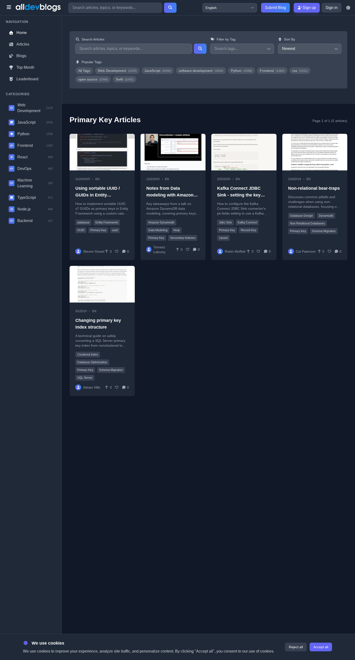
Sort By (289, 39)
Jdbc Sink (225, 222)
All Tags (84, 71)
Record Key (248, 230)
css (300, 71)
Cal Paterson (306, 251)
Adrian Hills (91, 387)
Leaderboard (27, 79)
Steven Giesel (93, 251)
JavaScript (157, 71)
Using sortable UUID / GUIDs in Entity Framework (97, 195)
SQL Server (84, 377)
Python (241, 71)
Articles (22, 44)
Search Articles (93, 39)
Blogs (21, 56)
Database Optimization (92, 362)
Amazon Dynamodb (161, 222)
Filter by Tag (226, 39)
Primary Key (98, 230)
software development (201, 71)
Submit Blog (275, 8)
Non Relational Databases (307, 223)
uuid (115, 230)
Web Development (117, 71)
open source (93, 79)
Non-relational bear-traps (314, 188)
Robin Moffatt (235, 251)
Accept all (320, 647)
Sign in (332, 8)
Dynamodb (326, 215)
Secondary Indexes (182, 238)
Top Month (25, 67)
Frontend (272, 71)
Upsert (223, 238)
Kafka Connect (247, 222)
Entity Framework (106, 222)
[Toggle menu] (9, 8)
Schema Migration (324, 231)
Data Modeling (158, 230)
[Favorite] (117, 251)
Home (21, 33)
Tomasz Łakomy (159, 249)
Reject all (296, 647)
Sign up (309, 8)
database (83, 222)
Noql (176, 230)
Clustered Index (87, 354)
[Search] (170, 8)
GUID (81, 230)
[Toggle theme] (348, 8)
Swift (125, 79)
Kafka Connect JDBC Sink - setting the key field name (239, 195)
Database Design (301, 215)
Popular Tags (92, 62)
